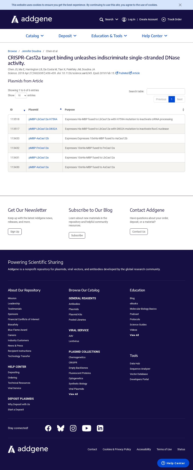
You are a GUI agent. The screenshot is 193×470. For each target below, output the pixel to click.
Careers (12, 335)
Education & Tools (106, 35)
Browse (12, 51)
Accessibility (144, 449)
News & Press (15, 345)
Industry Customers (18, 340)
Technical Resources (19, 382)
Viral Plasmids (76, 388)
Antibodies (74, 303)
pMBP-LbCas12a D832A (43, 128)
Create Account (148, 19)
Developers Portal (139, 379)
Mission (12, 298)
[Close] (179, 5)
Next (180, 99)
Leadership (14, 303)
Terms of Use (164, 449)
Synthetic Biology (78, 383)
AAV (71, 335)
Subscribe (77, 235)
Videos (133, 329)
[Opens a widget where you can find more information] (173, 463)
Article (136, 73)
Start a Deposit (16, 409)
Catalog (32, 35)
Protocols (135, 319)
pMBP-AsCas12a (39, 167)
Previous (161, 99)
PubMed (124, 73)
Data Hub (135, 363)
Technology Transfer (19, 356)
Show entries (21, 95)
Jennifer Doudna (31, 51)
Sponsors (13, 314)
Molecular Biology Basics (143, 308)
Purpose (70, 109)
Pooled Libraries (77, 319)
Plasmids (74, 309)
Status (181, 449)
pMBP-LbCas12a (39, 157)
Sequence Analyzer (140, 368)
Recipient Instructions (19, 350)
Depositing (13, 372)
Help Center (152, 35)
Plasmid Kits (75, 314)
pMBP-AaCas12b (39, 138)
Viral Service (14, 388)
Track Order (175, 19)
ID (11, 109)
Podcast (134, 314)
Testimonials (15, 308)
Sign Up (14, 231)
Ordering (12, 377)
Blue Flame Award (17, 329)
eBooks (134, 303)
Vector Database (139, 374)
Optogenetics (76, 378)
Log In (131, 19)
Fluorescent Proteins (80, 373)
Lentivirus (74, 341)
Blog (132, 298)
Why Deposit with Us (19, 404)
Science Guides (138, 324)
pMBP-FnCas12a (39, 147)
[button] (109, 19)
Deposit (65, 35)
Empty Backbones (78, 367)
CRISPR (73, 362)
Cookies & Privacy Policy (117, 449)
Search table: (136, 91)
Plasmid (33, 109)
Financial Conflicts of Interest (23, 319)
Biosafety (13, 324)
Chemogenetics (77, 357)
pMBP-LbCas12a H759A (43, 119)
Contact (92, 449)
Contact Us (138, 231)
